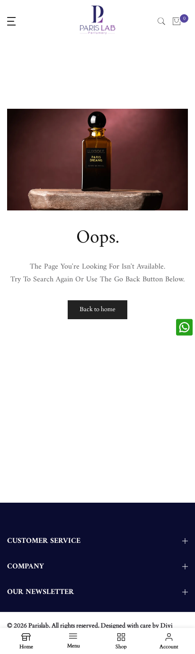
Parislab (38, 625)
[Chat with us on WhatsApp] (184, 327)
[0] (176, 21)
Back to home (97, 309)
